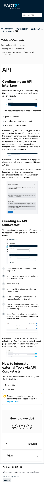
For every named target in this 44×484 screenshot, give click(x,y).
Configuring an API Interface (13, 45)
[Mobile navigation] (40, 6)
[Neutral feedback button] (22, 426)
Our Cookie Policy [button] (10, 477)
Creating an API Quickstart (12, 49)
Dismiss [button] (7, 480)
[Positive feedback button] (15, 426)
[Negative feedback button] (29, 426)
